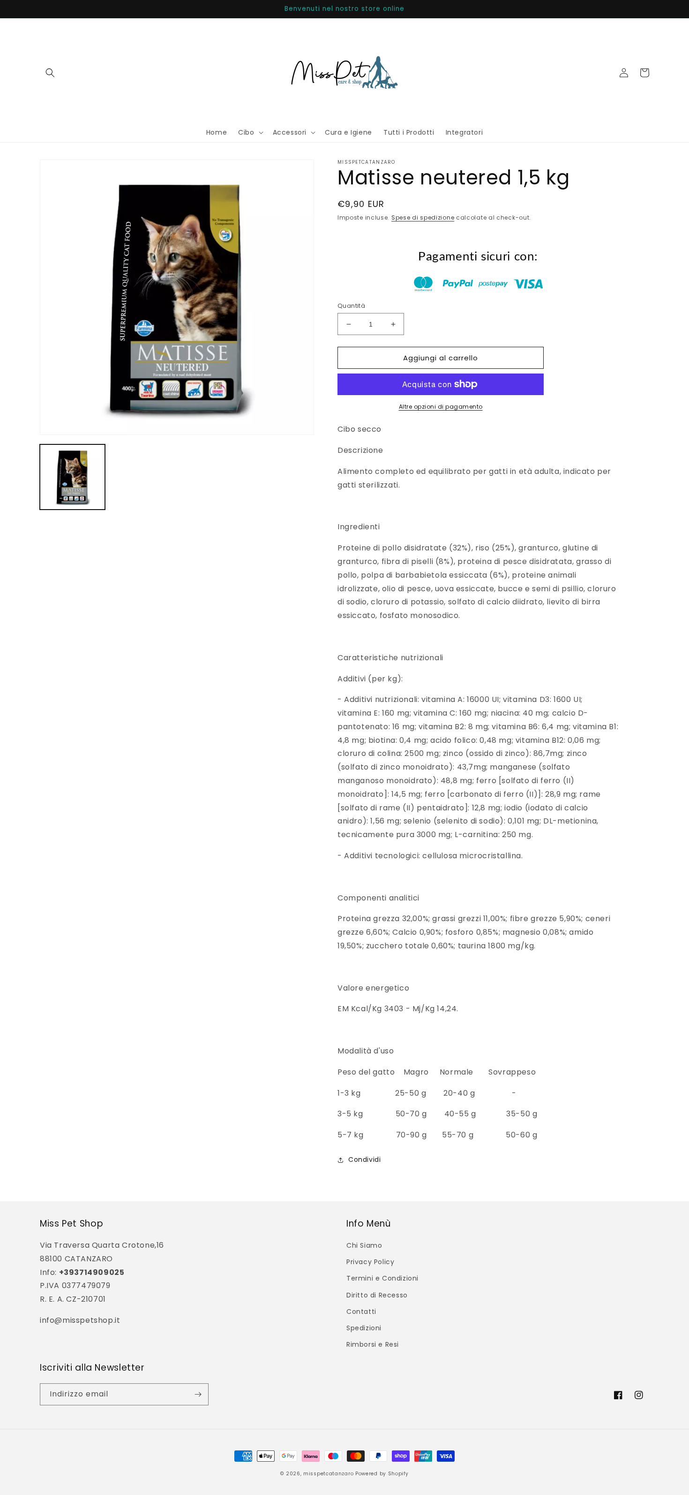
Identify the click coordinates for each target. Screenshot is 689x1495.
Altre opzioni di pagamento (441, 407)
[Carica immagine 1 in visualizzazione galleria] (72, 477)
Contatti (361, 1311)
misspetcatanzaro (328, 1473)
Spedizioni (364, 1328)
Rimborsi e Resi (372, 1344)
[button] (50, 72)
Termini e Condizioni (382, 1278)
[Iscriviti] (197, 1394)
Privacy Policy (370, 1261)
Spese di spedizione (422, 217)
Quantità (351, 305)
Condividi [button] (364, 1159)
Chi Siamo (364, 1245)
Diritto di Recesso (377, 1295)
